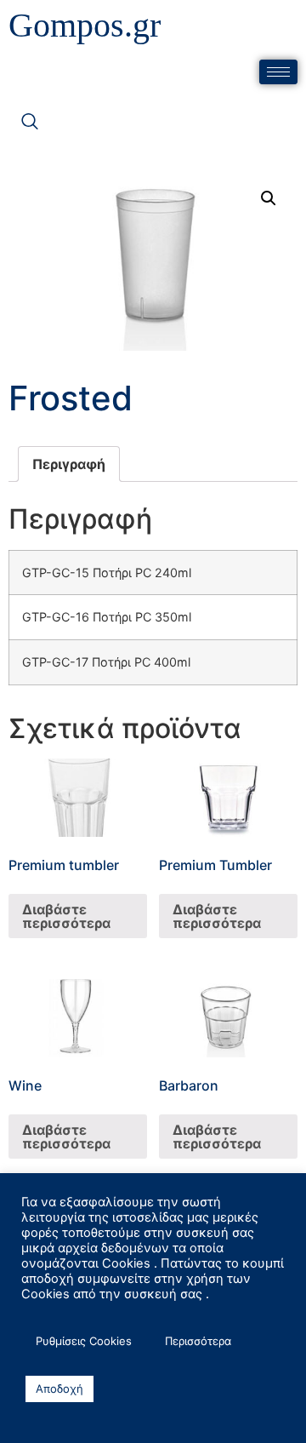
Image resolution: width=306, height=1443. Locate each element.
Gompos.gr (84, 25)
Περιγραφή (68, 463)
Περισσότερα (198, 1341)
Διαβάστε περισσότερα (66, 916)
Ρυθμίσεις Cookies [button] (84, 1341)
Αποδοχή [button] (59, 1388)
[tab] (69, 464)
